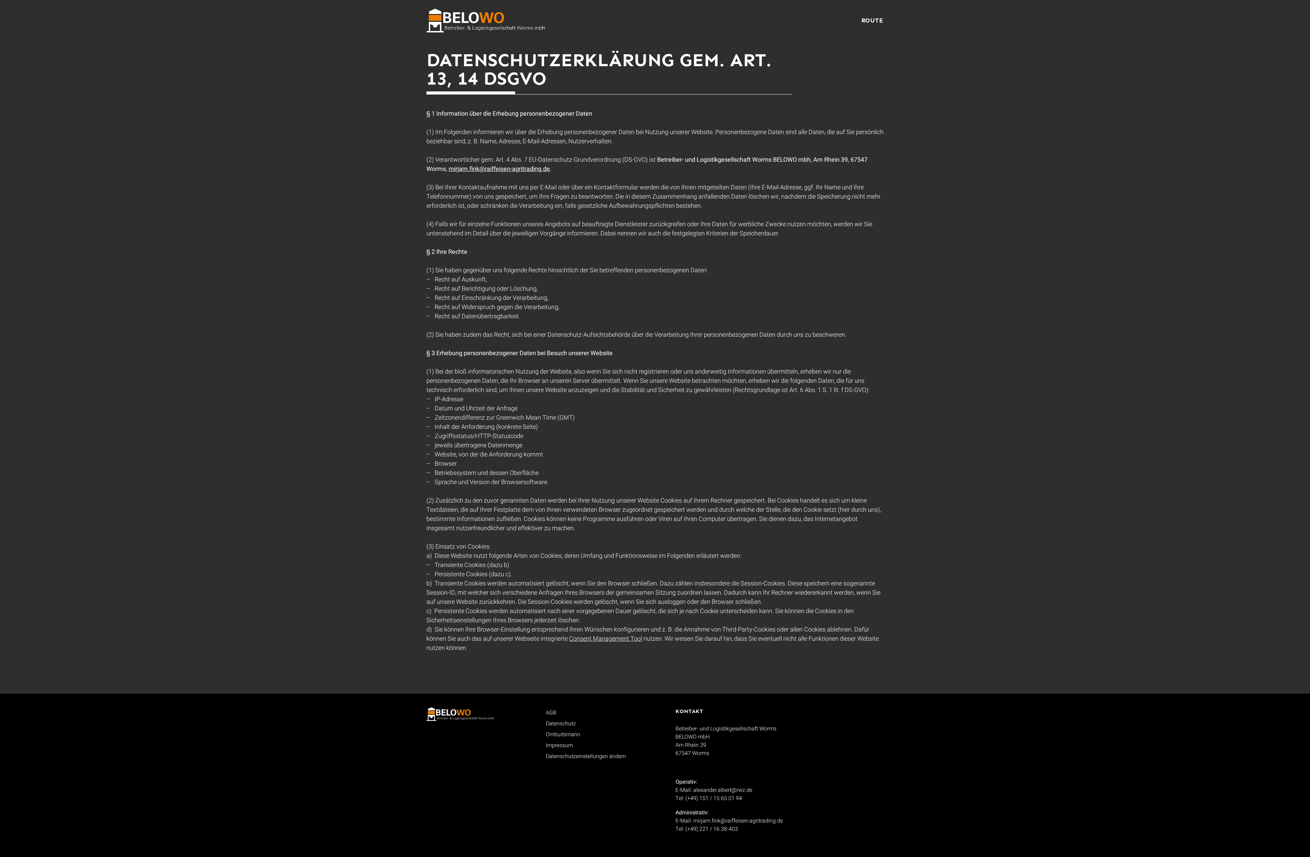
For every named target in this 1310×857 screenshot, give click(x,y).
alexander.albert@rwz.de (722, 790)
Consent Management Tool (605, 638)
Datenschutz (561, 724)
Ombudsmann (563, 734)
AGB (551, 713)
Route (872, 20)
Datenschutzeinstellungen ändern (586, 756)
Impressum (559, 745)
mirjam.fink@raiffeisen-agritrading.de (499, 169)
